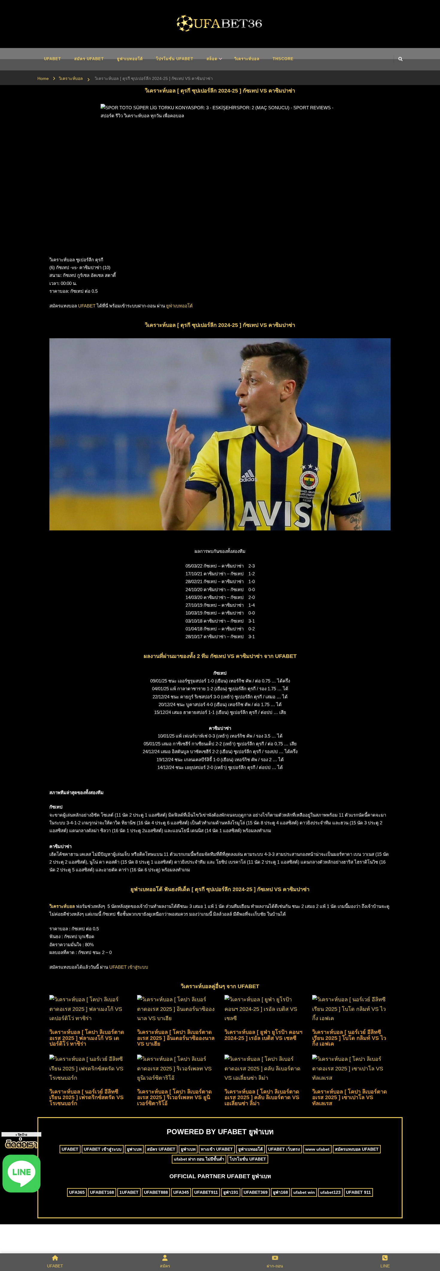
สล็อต (212, 59)
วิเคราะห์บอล (247, 59)
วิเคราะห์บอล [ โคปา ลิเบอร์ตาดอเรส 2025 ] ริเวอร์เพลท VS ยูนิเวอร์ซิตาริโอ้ (174, 1098)
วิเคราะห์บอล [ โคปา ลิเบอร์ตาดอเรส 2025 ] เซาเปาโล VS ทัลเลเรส (349, 1098)
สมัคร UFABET (89, 59)
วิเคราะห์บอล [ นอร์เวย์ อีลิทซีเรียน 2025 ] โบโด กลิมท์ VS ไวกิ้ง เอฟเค (349, 1038)
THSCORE (283, 59)
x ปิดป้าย (21, 1134)
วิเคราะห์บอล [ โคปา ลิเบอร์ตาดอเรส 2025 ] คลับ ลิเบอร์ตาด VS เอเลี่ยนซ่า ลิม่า (261, 1098)
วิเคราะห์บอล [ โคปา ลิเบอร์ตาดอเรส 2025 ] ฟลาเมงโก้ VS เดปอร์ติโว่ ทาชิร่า (86, 1038)
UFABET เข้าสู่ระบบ (128, 967)
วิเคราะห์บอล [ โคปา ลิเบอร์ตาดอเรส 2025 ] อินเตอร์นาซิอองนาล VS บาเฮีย (176, 1038)
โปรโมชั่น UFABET (174, 59)
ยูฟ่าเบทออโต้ (130, 59)
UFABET (52, 59)
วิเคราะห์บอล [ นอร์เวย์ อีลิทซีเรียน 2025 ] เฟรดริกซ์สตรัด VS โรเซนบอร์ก (86, 1098)
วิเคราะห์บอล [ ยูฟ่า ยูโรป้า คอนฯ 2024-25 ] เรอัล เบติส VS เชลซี (263, 1035)
